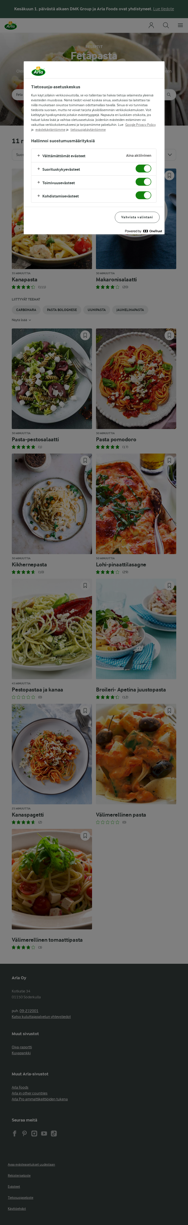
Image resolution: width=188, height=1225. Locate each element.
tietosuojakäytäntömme (88, 129)
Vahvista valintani (137, 217)
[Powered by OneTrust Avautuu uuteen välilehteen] (143, 231)
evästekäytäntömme (50, 129)
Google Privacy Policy (140, 125)
